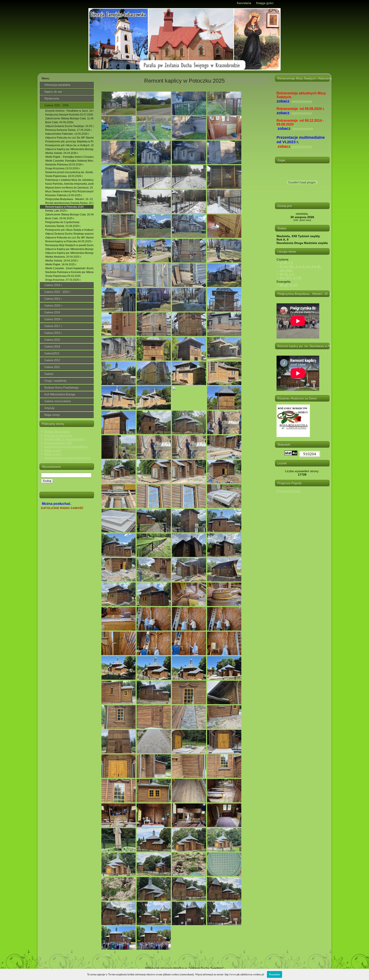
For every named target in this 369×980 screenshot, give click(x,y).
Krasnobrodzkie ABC (58, 443)
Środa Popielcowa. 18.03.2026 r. (64, 176)
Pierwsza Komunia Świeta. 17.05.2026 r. (68, 130)
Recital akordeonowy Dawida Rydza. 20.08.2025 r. (69, 203)
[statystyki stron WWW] (290, 454)
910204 (309, 454)
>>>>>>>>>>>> (301, 101)
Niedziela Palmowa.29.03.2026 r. (64, 164)
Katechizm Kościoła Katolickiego (66, 446)
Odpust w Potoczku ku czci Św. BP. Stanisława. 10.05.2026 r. (69, 137)
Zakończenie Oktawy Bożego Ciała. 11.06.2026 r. (69, 118)
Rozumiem (274, 974)
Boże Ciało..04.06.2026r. (59, 122)
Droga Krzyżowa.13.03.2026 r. (62, 168)
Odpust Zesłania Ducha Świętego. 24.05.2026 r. (69, 126)
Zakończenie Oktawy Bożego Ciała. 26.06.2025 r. (69, 214)
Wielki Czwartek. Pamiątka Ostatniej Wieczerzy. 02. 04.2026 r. (69, 160)
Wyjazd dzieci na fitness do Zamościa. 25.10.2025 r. (69, 187)
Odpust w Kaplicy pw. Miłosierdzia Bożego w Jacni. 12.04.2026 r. (69, 149)
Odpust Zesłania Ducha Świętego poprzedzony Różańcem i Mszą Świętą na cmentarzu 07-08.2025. (69, 233)
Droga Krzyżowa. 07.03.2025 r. (63, 279)
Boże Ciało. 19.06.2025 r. (60, 218)
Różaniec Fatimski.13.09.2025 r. (63, 195)
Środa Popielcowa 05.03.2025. (63, 276)
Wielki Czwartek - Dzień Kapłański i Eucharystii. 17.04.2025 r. (69, 268)
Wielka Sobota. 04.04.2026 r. (62, 153)
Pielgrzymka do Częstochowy (62, 222)
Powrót (105, 954)
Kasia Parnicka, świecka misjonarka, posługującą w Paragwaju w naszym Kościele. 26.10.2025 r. (69, 183)
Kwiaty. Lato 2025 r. (56, 210)
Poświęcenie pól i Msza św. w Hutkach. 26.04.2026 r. (69, 145)
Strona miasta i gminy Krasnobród (67, 458)
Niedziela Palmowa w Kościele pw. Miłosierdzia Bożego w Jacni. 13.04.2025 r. (69, 272)
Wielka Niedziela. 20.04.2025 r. (63, 256)
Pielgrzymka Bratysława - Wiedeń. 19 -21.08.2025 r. (69, 199)
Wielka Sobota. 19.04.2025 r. (62, 260)
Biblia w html (52, 454)
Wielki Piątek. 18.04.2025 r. (61, 264)
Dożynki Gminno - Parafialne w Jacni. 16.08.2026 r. (69, 110)
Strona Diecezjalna (57, 431)
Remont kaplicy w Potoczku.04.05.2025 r (68, 241)
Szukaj (47, 480)
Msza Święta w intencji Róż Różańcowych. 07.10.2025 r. (69, 191)
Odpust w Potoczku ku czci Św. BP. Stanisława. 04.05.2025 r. (69, 237)
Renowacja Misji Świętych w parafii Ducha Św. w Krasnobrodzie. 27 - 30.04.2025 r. (69, 245)
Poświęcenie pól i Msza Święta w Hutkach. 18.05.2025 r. (69, 229)
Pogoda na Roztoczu (58, 435)
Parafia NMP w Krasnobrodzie (64, 439)
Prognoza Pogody (289, 491)
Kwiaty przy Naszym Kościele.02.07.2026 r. (69, 114)
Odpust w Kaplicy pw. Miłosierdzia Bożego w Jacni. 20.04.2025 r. (69, 249)
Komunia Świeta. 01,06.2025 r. (63, 226)
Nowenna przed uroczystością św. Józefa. (69, 172)
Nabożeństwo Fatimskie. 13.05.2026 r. (67, 133)
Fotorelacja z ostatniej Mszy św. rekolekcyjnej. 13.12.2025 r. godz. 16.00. (69, 179)
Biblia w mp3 (52, 450)
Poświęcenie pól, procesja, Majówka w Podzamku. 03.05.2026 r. (69, 141)
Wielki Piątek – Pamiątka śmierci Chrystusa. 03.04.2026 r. (69, 156)
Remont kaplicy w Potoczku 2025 (64, 206)
